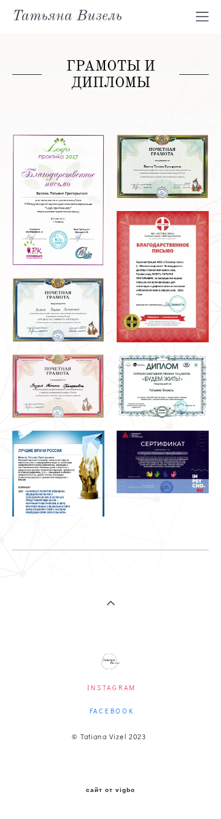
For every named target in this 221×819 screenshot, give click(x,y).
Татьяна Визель (67, 16)
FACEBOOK (112, 710)
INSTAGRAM (111, 687)
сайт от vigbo (110, 790)
